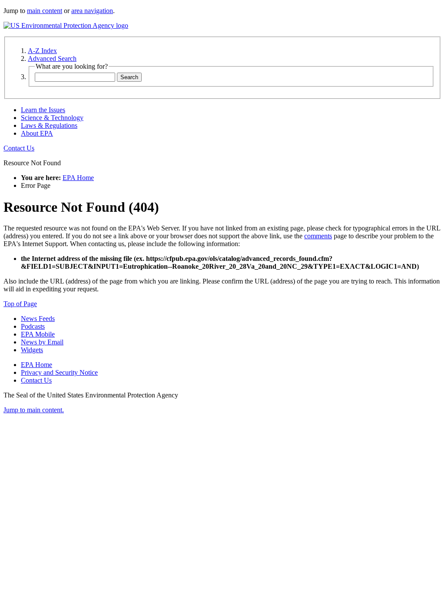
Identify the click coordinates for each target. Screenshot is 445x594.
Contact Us (18, 148)
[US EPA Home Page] (65, 25)
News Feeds (38, 318)
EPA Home (78, 177)
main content (44, 10)
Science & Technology (52, 117)
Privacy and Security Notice (59, 372)
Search (129, 77)
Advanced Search (52, 58)
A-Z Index (42, 50)
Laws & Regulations (49, 125)
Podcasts (33, 326)
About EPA (37, 133)
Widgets (32, 350)
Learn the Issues (43, 109)
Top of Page (20, 303)
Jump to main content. (33, 410)
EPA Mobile (38, 334)
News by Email (42, 342)
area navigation (92, 10)
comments (318, 236)
